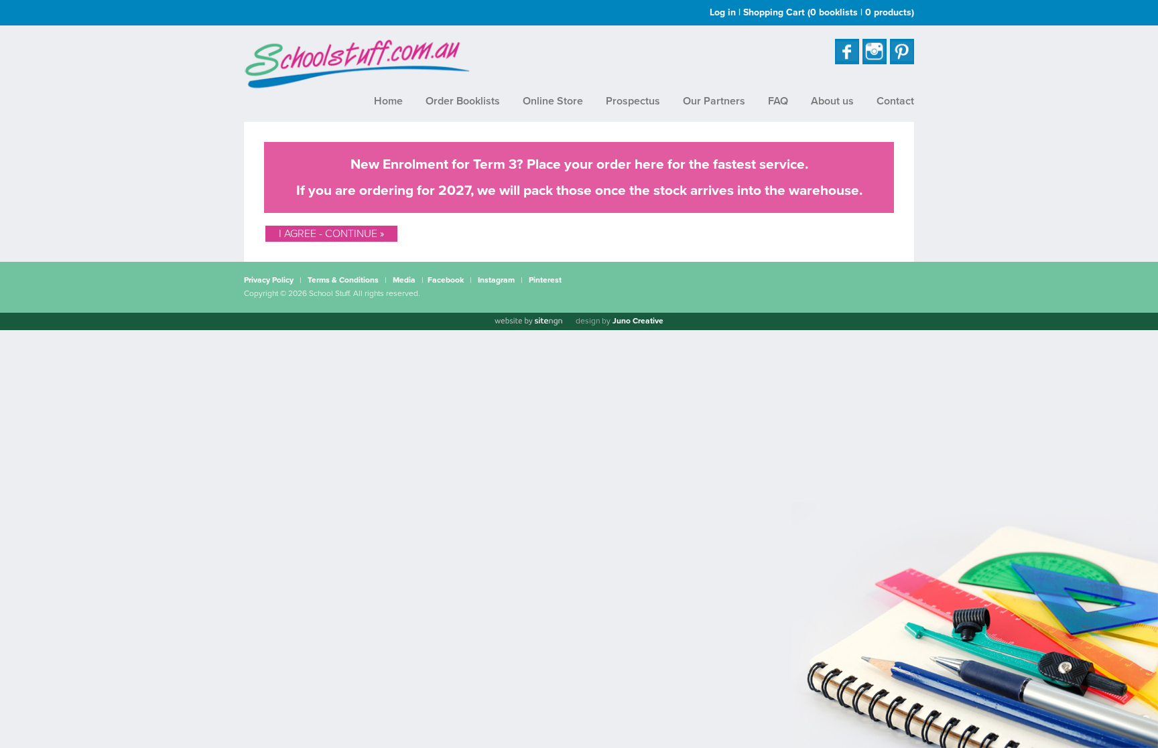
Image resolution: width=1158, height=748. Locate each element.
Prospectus (633, 101)
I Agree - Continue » (331, 233)
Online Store (553, 101)
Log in (723, 12)
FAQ (778, 101)
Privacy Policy (269, 280)
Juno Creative (638, 320)
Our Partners (714, 101)
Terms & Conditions (343, 280)
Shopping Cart (828, 12)
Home (388, 101)
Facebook (446, 280)
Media (404, 280)
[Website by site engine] (528, 321)
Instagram (496, 280)
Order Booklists (463, 101)
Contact (895, 101)
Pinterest (545, 280)
